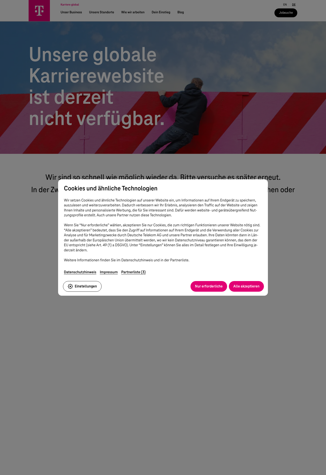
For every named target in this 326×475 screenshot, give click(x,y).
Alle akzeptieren (246, 286)
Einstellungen (86, 286)
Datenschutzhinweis (80, 272)
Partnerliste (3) (133, 272)
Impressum (109, 272)
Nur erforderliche (209, 286)
